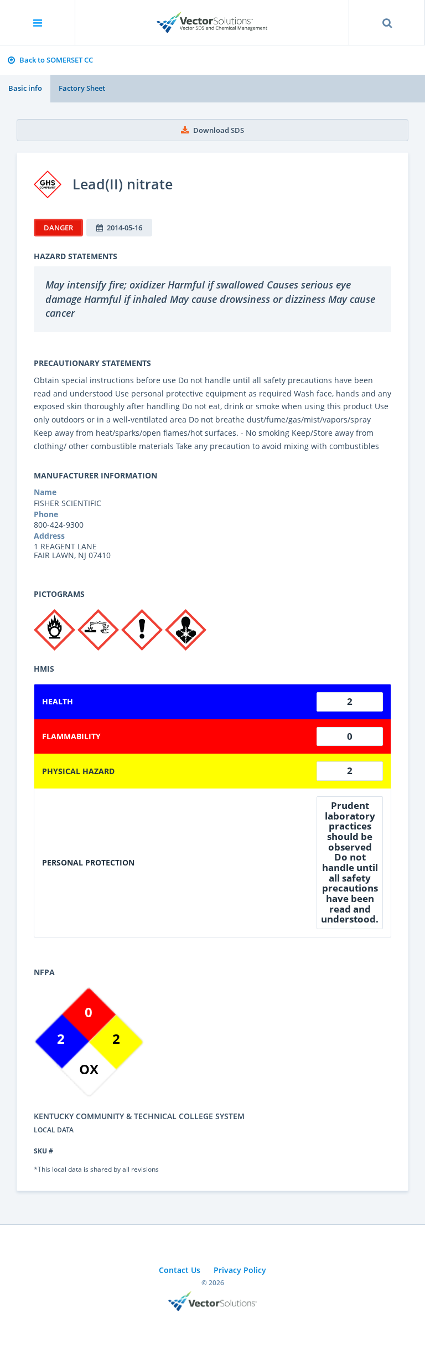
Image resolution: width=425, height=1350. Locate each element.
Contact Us (179, 1270)
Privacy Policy (240, 1270)
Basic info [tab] (25, 88)
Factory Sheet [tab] (82, 88)
